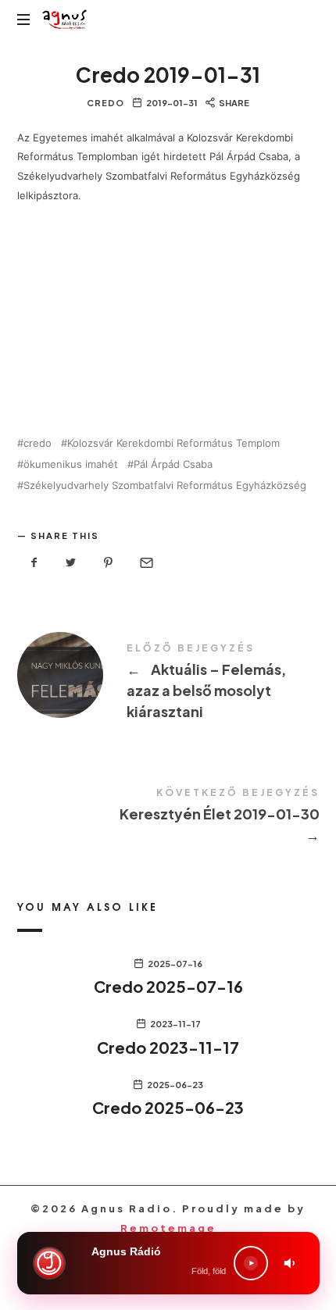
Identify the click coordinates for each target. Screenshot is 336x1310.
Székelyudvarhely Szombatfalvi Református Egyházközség (164, 485)
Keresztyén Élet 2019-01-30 (168, 818)
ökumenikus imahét (70, 464)
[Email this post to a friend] (145, 563)
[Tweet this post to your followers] (71, 563)
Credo (105, 103)
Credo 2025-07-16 (168, 986)
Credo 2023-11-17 (168, 1047)
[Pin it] (108, 563)
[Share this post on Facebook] (34, 563)
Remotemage (168, 1228)
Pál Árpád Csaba (173, 464)
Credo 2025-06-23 (168, 1107)
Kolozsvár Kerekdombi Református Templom (173, 443)
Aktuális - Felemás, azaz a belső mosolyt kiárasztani (168, 684)
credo (37, 443)
